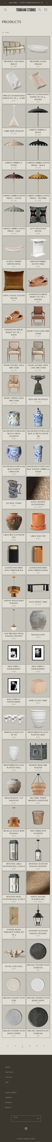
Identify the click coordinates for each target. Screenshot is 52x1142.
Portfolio (9, 1072)
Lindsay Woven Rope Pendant (14, 601)
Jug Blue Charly (14, 503)
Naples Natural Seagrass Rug (38, 898)
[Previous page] (8, 1046)
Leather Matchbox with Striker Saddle (38, 569)
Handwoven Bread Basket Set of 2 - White (14, 332)
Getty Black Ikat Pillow (38, 229)
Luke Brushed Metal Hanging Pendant (14, 634)
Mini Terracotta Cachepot (38, 832)
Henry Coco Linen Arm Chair (38, 332)
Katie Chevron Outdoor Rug (38, 503)
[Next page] (44, 1046)
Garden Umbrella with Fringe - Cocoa (14, 196)
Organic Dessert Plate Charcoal (38, 966)
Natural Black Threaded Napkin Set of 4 (14, 932)
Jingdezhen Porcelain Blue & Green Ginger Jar (38, 433)
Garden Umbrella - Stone (14, 164)
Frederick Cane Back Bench (14, 62)
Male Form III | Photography (14, 700)
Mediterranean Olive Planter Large (38, 733)
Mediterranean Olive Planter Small (13, 766)
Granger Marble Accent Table (38, 262)
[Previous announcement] (5, 3)
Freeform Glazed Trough (38, 62)
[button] (5, 10)
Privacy (8, 1108)
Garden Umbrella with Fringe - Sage (14, 229)
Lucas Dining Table (38, 602)
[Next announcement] (47, 3)
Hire (7, 1082)
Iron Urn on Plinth (38, 399)
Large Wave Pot (38, 536)
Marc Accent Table (38, 700)
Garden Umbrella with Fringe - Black (38, 164)
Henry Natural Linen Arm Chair (14, 366)
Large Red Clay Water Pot (13, 536)
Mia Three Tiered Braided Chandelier (38, 799)
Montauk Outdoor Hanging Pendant (38, 865)
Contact (8, 1077)
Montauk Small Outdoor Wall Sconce (14, 898)
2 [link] (22, 1046)
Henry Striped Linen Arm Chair (14, 399)
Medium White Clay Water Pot (14, 799)
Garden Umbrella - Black (38, 131)
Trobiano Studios (29, 1139)
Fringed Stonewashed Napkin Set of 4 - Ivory (14, 96)
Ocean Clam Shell (14, 966)
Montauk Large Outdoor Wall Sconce (14, 865)
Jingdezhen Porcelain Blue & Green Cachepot (14, 433)
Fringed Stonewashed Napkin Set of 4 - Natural (38, 97)
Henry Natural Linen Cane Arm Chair (38, 366)
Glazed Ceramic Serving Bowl (14, 262)
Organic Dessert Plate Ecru (14, 999)
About (7, 1067)
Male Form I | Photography (14, 667)
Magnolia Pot (38, 634)
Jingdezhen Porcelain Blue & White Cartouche (14, 469)
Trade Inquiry (11, 1093)
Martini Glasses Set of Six (14, 733)
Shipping (8, 1098)
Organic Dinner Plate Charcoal (38, 1032)
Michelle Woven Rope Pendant (14, 832)
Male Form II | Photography (38, 667)
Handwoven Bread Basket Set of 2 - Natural (38, 297)
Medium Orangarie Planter (38, 766)
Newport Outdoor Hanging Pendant (38, 932)
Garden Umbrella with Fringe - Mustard (38, 196)
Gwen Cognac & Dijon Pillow (14, 296)
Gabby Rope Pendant (14, 131)
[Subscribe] (38, 1118)
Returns (8, 1103)
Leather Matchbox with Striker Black (14, 569)
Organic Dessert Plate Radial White (38, 999)
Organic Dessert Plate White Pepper (14, 1032)
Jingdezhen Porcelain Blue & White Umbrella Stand (38, 469)
